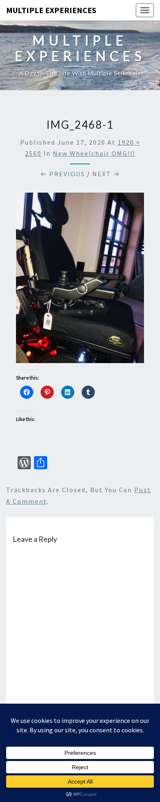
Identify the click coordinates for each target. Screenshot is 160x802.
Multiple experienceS (51, 10)
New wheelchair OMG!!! (94, 153)
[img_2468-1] (80, 280)
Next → (106, 174)
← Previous (62, 174)
